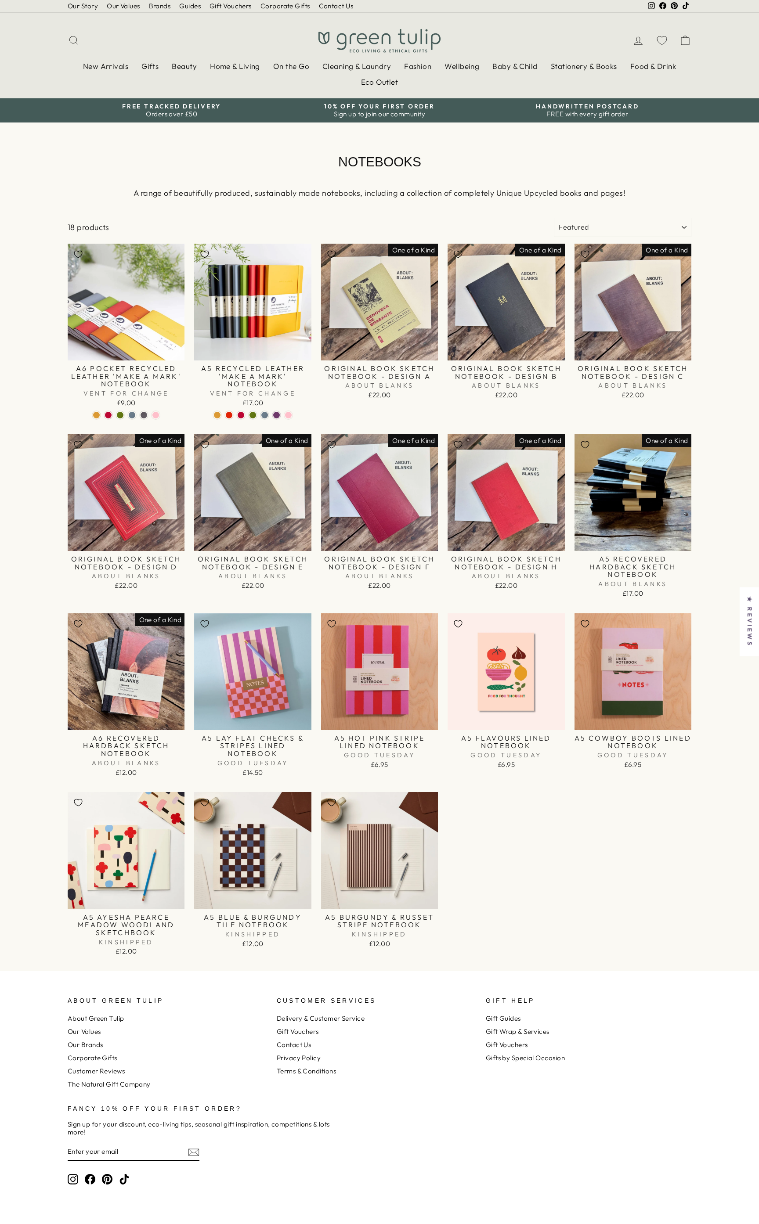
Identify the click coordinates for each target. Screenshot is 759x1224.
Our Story (83, 6)
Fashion (417, 66)
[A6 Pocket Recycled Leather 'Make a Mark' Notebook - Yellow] (96, 415)
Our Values (123, 6)
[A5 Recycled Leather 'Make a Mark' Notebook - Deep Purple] (276, 415)
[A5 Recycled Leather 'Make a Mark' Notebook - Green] (253, 415)
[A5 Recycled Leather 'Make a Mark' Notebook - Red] (241, 415)
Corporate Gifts (285, 6)
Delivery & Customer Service (321, 1018)
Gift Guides (503, 1018)
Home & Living (235, 66)
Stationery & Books (584, 66)
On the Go (291, 66)
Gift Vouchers (231, 6)
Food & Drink (653, 66)
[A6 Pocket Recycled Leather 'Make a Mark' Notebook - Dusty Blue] (132, 415)
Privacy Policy (299, 1058)
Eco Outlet (379, 81)
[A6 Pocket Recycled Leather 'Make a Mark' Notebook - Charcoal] (144, 415)
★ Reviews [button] (750, 621)
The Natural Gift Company (109, 1084)
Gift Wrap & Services (517, 1031)
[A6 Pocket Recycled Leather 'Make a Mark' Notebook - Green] (120, 415)
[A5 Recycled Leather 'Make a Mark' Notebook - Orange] (229, 415)
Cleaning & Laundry (356, 66)
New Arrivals (105, 66)
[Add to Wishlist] (78, 254)
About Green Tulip (96, 1018)
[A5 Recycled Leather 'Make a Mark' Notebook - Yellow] (217, 415)
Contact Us (336, 6)
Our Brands (85, 1044)
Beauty (184, 66)
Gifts (150, 66)
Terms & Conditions (306, 1071)
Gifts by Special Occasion (525, 1058)
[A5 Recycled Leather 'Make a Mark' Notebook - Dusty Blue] (264, 415)
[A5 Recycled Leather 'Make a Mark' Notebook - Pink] (288, 415)
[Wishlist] (662, 40)
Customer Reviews (96, 1071)
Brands (160, 6)
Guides (190, 6)
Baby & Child (514, 66)
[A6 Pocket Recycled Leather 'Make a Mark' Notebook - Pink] (156, 415)
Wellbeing (462, 66)
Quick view (126, 350)
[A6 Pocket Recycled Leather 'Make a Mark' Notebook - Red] (108, 415)
